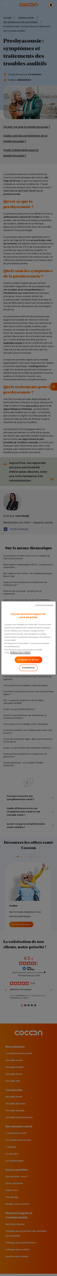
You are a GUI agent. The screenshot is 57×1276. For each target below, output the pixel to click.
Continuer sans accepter (44, 605)
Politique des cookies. (20, 653)
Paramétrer (28, 667)
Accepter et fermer (28, 659)
